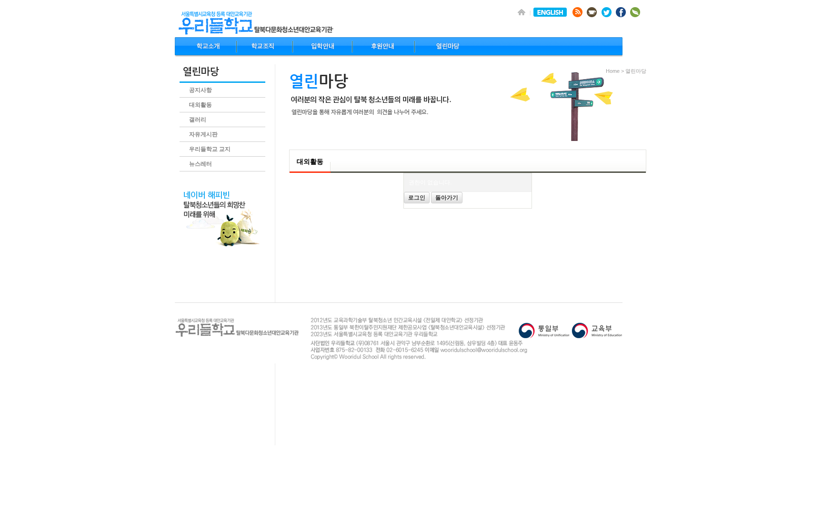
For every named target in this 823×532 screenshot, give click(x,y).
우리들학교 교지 (210, 149)
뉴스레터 (200, 164)
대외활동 (200, 104)
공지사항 (200, 90)
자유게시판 (203, 134)
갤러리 (197, 119)
